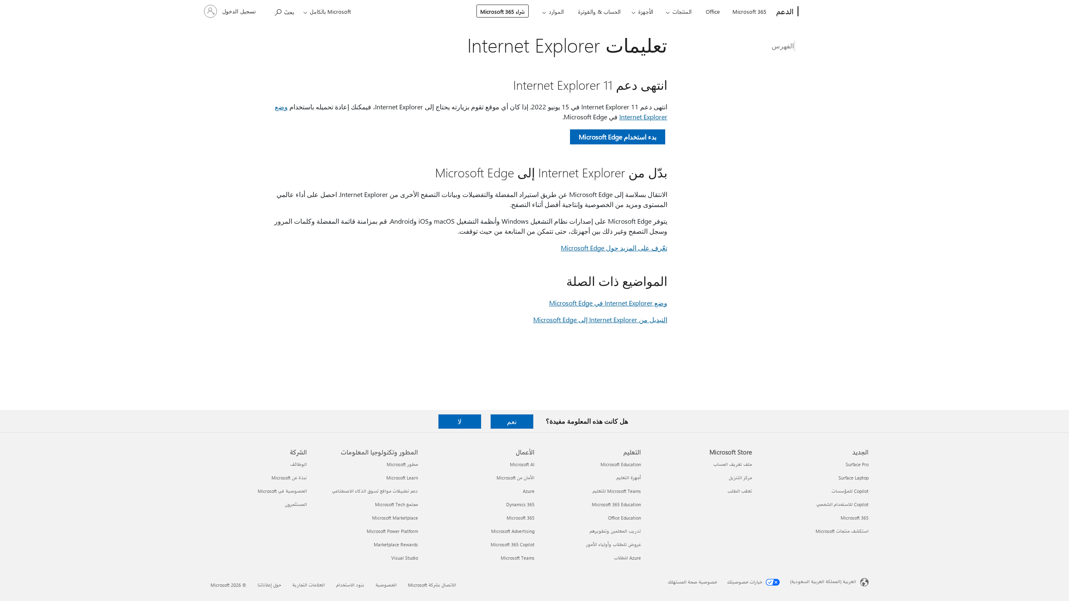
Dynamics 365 (520, 504)
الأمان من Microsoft (515, 478)
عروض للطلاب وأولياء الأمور (613, 544)
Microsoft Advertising (512, 531)
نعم (512, 421)
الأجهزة (645, 11)
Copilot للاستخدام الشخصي (842, 504)
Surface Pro (857, 464)
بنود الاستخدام (350, 585)
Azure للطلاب (627, 558)
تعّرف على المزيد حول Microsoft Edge (614, 247)
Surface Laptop (853, 478)
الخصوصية (386, 585)
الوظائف (298, 464)
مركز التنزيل (740, 478)
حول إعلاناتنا (269, 585)
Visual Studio (404, 558)
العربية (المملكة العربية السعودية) (823, 581)
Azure (528, 491)
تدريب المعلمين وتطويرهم (615, 531)
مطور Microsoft (402, 464)
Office (713, 11)
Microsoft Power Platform (392, 531)
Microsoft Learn (402, 478)
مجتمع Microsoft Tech (396, 504)
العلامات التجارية (308, 585)
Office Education (624, 518)
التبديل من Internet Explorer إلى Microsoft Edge (600, 319)
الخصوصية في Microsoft (282, 491)
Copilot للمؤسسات (850, 491)
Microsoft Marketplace (395, 518)
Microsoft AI (522, 464)
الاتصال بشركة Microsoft (432, 585)
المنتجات (682, 11)
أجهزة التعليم (628, 478)
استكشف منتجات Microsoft (842, 531)
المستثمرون (296, 504)
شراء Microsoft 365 (502, 11)
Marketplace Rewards (396, 544)
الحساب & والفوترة (599, 11)
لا (459, 421)
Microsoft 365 (749, 11)
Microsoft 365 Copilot (512, 544)
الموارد (556, 11)
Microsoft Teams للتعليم (617, 491)
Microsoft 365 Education (616, 504)
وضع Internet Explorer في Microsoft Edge (608, 302)
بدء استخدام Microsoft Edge (617, 136)
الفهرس (783, 45)
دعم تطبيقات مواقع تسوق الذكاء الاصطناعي (375, 491)
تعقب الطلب (739, 491)
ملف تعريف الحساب (732, 464)
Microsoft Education (620, 464)
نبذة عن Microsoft (289, 478)
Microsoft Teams (517, 558)
